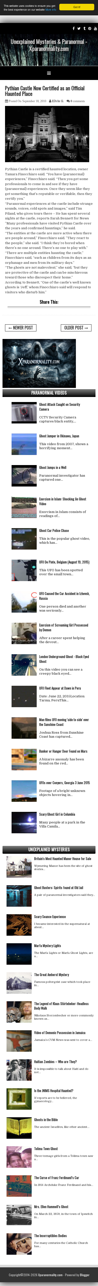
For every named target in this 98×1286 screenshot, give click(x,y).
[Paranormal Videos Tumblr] (84, 28)
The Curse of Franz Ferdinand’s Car (56, 1177)
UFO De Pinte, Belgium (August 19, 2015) (64, 561)
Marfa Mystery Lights (47, 945)
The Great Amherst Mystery (51, 974)
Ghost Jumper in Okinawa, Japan (59, 435)
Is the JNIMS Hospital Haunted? (53, 1090)
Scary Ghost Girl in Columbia (57, 814)
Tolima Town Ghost (46, 1148)
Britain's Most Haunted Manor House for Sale (62, 858)
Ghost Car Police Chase (54, 530)
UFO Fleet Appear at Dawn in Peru (60, 688)
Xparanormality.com (50, 1275)
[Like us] (74, 28)
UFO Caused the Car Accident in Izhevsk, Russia (64, 596)
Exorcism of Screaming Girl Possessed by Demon (63, 627)
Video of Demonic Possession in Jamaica (59, 1032)
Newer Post (23, 328)
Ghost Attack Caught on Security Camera (59, 407)
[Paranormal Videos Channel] (95, 28)
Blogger (84, 1275)
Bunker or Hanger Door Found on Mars (63, 751)
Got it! (76, 7)
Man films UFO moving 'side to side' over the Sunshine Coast (64, 722)
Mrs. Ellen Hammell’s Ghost (51, 1206)
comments (78, 101)
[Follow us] (79, 28)
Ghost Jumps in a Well (52, 467)
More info (50, 9)
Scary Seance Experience (50, 916)
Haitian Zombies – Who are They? (55, 1061)
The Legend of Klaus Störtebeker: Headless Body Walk (61, 1006)
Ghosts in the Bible (46, 1119)
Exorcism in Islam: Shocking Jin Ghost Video (62, 501)
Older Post (73, 328)
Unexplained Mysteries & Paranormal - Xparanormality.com (49, 45)
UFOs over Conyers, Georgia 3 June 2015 (64, 782)
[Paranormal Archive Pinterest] (89, 28)
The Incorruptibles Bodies (50, 1235)
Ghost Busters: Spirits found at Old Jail (58, 887)
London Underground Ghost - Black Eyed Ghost (64, 659)
